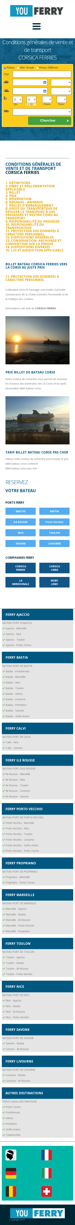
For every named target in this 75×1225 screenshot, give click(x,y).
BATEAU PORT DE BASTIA (17, 666)
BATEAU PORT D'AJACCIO (17, 623)
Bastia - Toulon (15, 688)
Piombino (11, 1123)
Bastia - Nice (13, 682)
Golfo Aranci (13, 1129)
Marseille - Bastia (15, 914)
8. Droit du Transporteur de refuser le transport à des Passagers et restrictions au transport (31, 213)
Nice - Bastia (13, 1006)
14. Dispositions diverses (27, 247)
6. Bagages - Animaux (24, 202)
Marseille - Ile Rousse (18, 920)
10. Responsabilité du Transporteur (24, 226)
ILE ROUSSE (20, 522)
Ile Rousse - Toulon (17, 785)
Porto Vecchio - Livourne (20, 839)
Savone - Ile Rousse (17, 1049)
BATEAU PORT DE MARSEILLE (19, 903)
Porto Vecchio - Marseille (20, 823)
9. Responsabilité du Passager (32, 221)
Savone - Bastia (15, 1043)
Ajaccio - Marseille (16, 628)
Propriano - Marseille (18, 877)
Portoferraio (13, 1112)
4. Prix (11, 195)
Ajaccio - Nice (13, 634)
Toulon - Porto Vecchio (19, 974)
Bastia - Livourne (15, 699)
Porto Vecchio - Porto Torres (22, 850)
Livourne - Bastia (15, 1075)
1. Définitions (17, 183)
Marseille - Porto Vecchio (20, 925)
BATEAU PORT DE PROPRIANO (20, 871)
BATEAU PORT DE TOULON (18, 951)
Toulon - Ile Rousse (17, 968)
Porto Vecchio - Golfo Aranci (22, 845)
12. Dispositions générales (29, 237)
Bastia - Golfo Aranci (18, 716)
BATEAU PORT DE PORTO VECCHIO (23, 817)
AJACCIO (21, 511)
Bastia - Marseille (15, 677)
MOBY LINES (54, 582)
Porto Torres (13, 1107)
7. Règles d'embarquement (29, 205)
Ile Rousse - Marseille (18, 774)
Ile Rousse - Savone (17, 796)
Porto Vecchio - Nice (17, 828)
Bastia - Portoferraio (17, 671)
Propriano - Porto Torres (20, 882)
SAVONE (21, 543)
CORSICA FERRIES (20, 568)
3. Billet (12, 192)
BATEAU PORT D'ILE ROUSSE (19, 768)
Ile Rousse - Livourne (18, 790)
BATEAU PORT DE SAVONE (18, 1038)
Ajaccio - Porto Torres (18, 645)
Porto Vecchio (54, 522)
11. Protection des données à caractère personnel (32, 232)
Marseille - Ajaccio (16, 908)
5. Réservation (18, 199)
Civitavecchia (13, 1135)
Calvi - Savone (14, 748)
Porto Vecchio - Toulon (19, 834)
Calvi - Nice (12, 742)
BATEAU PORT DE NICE (16, 995)
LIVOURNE (54, 543)
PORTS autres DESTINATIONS (20, 1101)
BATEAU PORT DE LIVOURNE (19, 1069)
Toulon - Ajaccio (15, 957)
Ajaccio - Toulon (15, 639)
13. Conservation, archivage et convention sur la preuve (33, 242)
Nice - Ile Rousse (15, 1011)
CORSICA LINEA (54, 568)
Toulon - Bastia (15, 963)
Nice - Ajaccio (13, 1000)
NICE (20, 532)
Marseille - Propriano (18, 931)
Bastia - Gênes (14, 693)
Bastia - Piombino (16, 705)
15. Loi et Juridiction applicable (34, 250)
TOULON (54, 532)
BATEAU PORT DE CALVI (16, 737)
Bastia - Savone (15, 710)
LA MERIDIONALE (20, 582)
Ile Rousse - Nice (15, 779)
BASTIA (54, 511)
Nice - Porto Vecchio (17, 1017)
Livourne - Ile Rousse (18, 1080)
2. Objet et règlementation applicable (30, 187)
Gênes (9, 1118)
